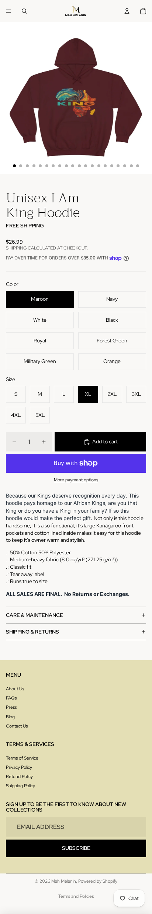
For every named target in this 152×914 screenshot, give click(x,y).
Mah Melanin (63, 881)
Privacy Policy (19, 767)
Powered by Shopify (97, 881)
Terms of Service (22, 758)
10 (73, 166)
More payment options (76, 480)
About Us (15, 689)
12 (86, 166)
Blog (10, 717)
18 (125, 166)
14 (99, 166)
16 (112, 166)
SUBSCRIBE (76, 848)
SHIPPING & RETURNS (32, 631)
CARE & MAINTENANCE (34, 615)
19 (131, 166)
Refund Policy (19, 776)
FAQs (11, 698)
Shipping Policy (20, 786)
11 (79, 166)
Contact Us (17, 726)
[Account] (127, 11)
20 (138, 166)
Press (11, 707)
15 (105, 166)
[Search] (24, 11)
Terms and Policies (76, 896)
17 (118, 166)
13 (92, 166)
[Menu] (8, 11)
